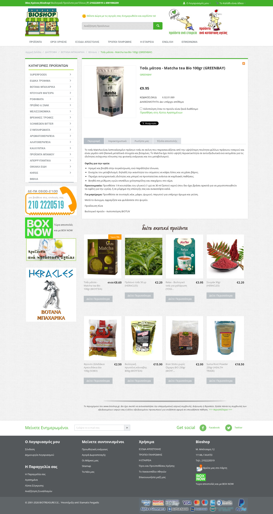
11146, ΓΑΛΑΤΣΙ (204, 455)
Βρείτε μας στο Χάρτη (215, 468)
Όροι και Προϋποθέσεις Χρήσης (157, 465)
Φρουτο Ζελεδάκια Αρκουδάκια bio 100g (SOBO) (94, 367)
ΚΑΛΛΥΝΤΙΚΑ (37, 148)
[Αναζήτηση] (157, 26)
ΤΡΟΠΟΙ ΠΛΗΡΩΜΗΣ (120, 42)
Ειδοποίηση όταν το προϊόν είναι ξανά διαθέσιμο (170, 109)
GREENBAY (146, 74)
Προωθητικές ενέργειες (95, 449)
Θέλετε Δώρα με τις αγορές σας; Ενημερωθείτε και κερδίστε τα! (121, 15)
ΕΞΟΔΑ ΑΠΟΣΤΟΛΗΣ (87, 42)
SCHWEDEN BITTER (41, 123)
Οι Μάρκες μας (90, 460)
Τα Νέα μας (88, 471)
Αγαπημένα (31, 479)
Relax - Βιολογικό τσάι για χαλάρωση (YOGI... (176, 286)
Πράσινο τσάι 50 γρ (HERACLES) (135, 284)
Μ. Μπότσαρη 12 (205, 449)
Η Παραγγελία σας (35, 474)
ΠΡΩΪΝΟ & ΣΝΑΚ (39, 105)
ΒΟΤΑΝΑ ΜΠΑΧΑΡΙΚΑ (72, 52)
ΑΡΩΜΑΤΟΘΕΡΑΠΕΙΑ (42, 136)
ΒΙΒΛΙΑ (34, 179)
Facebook (214, 427)
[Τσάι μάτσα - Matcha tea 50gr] (110, 92)
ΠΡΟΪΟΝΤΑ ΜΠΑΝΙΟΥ (42, 154)
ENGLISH (167, 42)
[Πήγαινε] (127, 427)
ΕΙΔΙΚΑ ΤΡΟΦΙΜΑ (40, 80)
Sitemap (86, 466)
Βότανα (92, 52)
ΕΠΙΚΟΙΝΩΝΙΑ (189, 42)
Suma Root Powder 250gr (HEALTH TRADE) (217, 367)
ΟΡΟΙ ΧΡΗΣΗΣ (58, 42)
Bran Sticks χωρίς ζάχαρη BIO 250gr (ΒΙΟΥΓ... (175, 367)
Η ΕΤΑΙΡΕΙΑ (147, 42)
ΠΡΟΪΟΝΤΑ (35, 42)
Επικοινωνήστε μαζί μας (152, 477)
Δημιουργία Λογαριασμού (39, 455)
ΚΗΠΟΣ (34, 173)
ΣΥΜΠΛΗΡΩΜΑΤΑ (40, 130)
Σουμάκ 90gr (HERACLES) (213, 284)
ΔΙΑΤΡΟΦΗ (51, 52)
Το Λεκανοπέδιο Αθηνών (152, 471)
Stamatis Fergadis (89, 502)
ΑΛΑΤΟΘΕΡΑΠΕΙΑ (40, 142)
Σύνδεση (30, 449)
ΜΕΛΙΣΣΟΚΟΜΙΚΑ (40, 111)
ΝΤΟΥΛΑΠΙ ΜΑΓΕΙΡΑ (42, 93)
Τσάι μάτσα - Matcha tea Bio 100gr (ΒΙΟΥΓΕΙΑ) (93, 286)
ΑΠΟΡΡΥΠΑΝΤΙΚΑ (40, 160)
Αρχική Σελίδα (33, 52)
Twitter (238, 427)
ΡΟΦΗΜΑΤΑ (37, 99)
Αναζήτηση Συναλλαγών (38, 491)
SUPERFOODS (38, 74)
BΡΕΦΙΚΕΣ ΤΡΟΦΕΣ (41, 117)
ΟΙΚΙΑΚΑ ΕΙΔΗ (38, 166)
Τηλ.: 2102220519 (205, 460)
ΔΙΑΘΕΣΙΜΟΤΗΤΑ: (149, 101)
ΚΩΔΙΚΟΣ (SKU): (148, 97)
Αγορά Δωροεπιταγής (94, 455)
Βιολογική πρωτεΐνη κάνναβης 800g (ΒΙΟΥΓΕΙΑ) (136, 367)
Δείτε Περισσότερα (98, 299)
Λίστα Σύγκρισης (34, 485)
